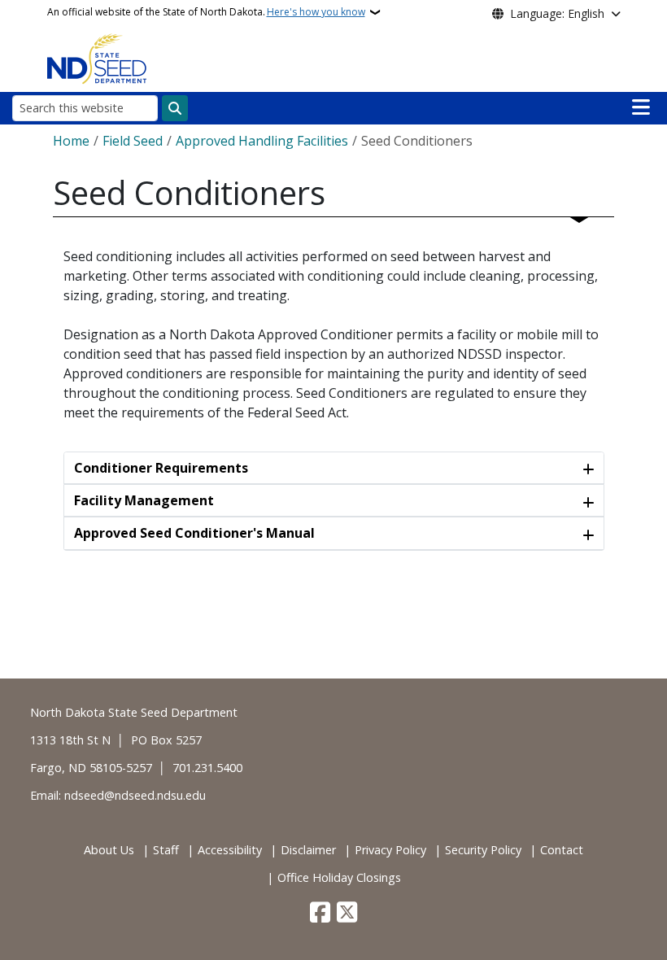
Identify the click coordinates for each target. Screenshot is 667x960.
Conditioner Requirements (161, 468)
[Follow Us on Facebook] (320, 914)
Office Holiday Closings (339, 877)
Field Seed (132, 141)
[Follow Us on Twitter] (347, 914)
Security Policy (483, 849)
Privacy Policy (390, 849)
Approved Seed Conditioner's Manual (194, 533)
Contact (561, 849)
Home (71, 141)
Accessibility (230, 849)
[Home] (96, 58)
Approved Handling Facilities (262, 141)
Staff (166, 849)
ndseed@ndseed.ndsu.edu (135, 795)
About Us (109, 849)
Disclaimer (308, 849)
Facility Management (144, 500)
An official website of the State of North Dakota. (206, 12)
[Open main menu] (641, 107)
